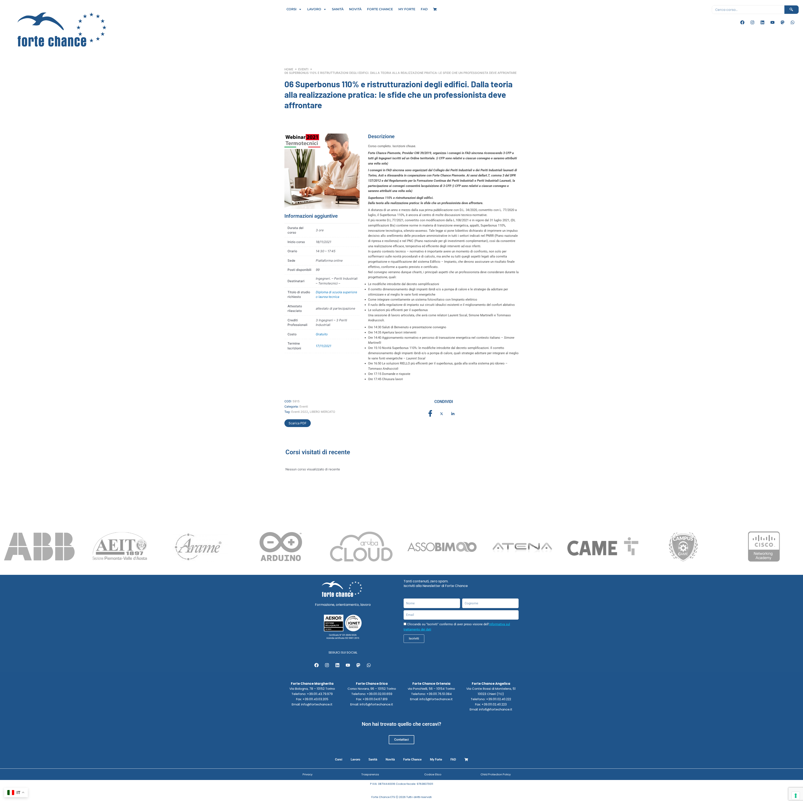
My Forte (406, 9)
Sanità (338, 9)
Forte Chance (380, 9)
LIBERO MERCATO (322, 411)
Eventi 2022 (299, 411)
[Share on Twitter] (441, 413)
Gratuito (322, 334)
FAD (424, 9)
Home (288, 69)
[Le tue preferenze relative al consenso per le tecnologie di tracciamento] (796, 796)
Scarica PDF (298, 423)
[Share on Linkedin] (453, 413)
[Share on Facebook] (430, 413)
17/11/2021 (323, 346)
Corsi (291, 9)
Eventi (303, 69)
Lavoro (314, 9)
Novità (355, 9)
